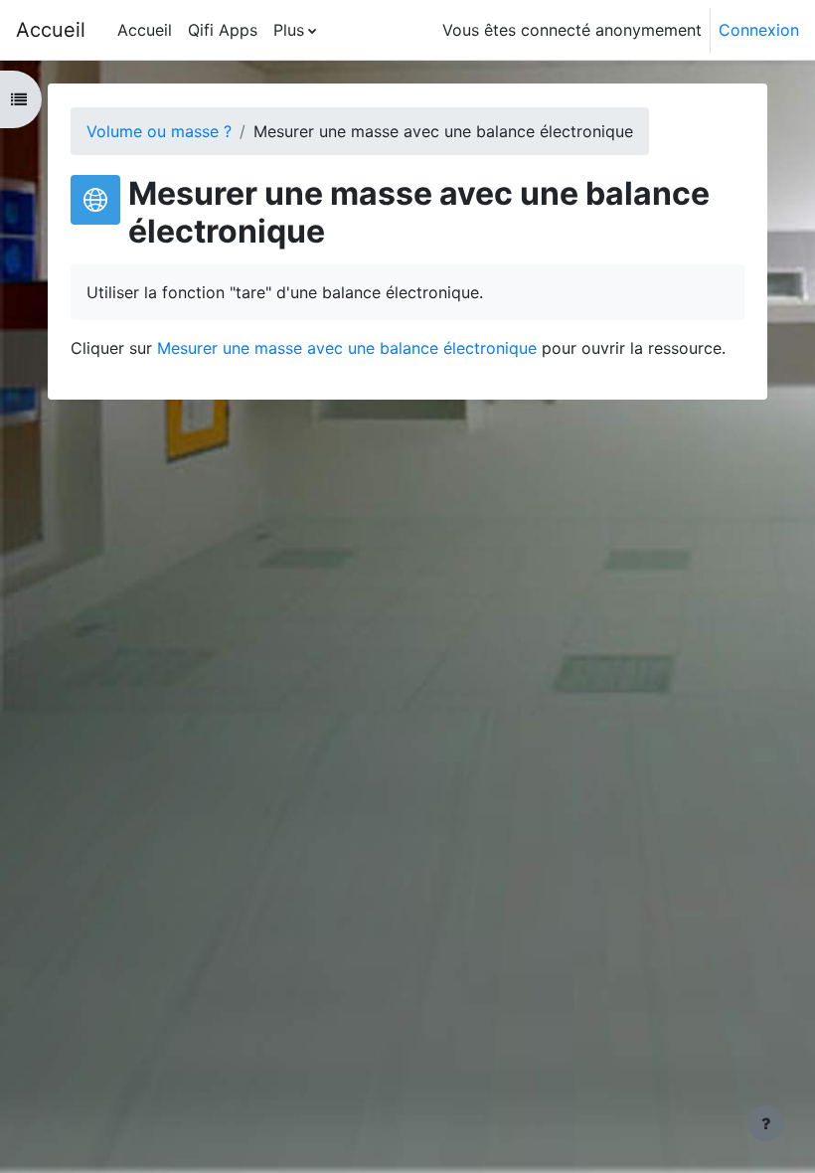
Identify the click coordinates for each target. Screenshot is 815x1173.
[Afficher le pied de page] (765, 1123)
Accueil (50, 30)
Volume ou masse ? (159, 131)
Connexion (759, 30)
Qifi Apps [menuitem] (222, 30)
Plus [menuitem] (288, 30)
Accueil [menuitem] (144, 30)
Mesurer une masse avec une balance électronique (347, 348)
